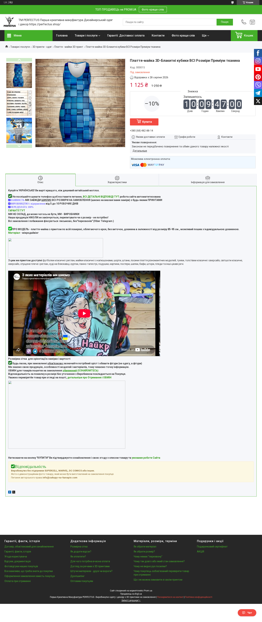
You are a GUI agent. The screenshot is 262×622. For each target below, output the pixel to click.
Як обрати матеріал (145, 546)
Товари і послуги (86, 35)
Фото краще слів (153, 9)
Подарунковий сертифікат (212, 546)
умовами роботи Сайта (146, 457)
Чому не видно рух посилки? (150, 566)
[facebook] (9, 492)
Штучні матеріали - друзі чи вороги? (91, 571)
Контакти (158, 35)
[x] (13, 492)
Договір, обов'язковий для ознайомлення (29, 546)
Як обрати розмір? (144, 551)
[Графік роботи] (252, 22)
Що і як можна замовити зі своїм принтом (158, 579)
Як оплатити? (78, 556)
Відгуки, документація (17, 561)
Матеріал (14, 232)
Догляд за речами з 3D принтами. (90, 566)
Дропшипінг (77, 576)
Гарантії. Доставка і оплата (126, 35)
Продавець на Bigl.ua (131, 594)
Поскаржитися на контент (170, 597)
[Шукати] (225, 22)
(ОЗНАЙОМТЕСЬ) (80, 370)
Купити (147, 122)
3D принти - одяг (42, 46)
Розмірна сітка (79, 546)
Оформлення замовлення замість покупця (29, 576)
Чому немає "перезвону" (148, 556)
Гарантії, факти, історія (17, 551)
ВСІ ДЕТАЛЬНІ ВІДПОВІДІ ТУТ (101, 196)
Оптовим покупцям (81, 581)
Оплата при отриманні (17, 581)
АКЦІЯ (200, 551)
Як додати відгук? (80, 551)
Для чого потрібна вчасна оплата (90, 561)
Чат (249, 612)
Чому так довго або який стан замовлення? (159, 561)
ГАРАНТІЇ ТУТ (16, 210)
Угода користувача (15, 556)
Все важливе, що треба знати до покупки (28, 571)
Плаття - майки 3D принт (68, 46)
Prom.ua (148, 590)
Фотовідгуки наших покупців (21, 566)
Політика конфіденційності (198, 597)
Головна (62, 35)
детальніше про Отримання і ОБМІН (89, 377)
